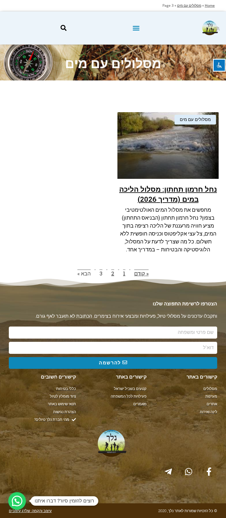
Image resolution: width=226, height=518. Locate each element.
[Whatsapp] (188, 471)
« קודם (141, 273)
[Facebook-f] (209, 471)
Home (210, 5)
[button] (136, 27)
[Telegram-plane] (168, 471)
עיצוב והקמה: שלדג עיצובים (30, 511)
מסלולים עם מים (189, 5)
